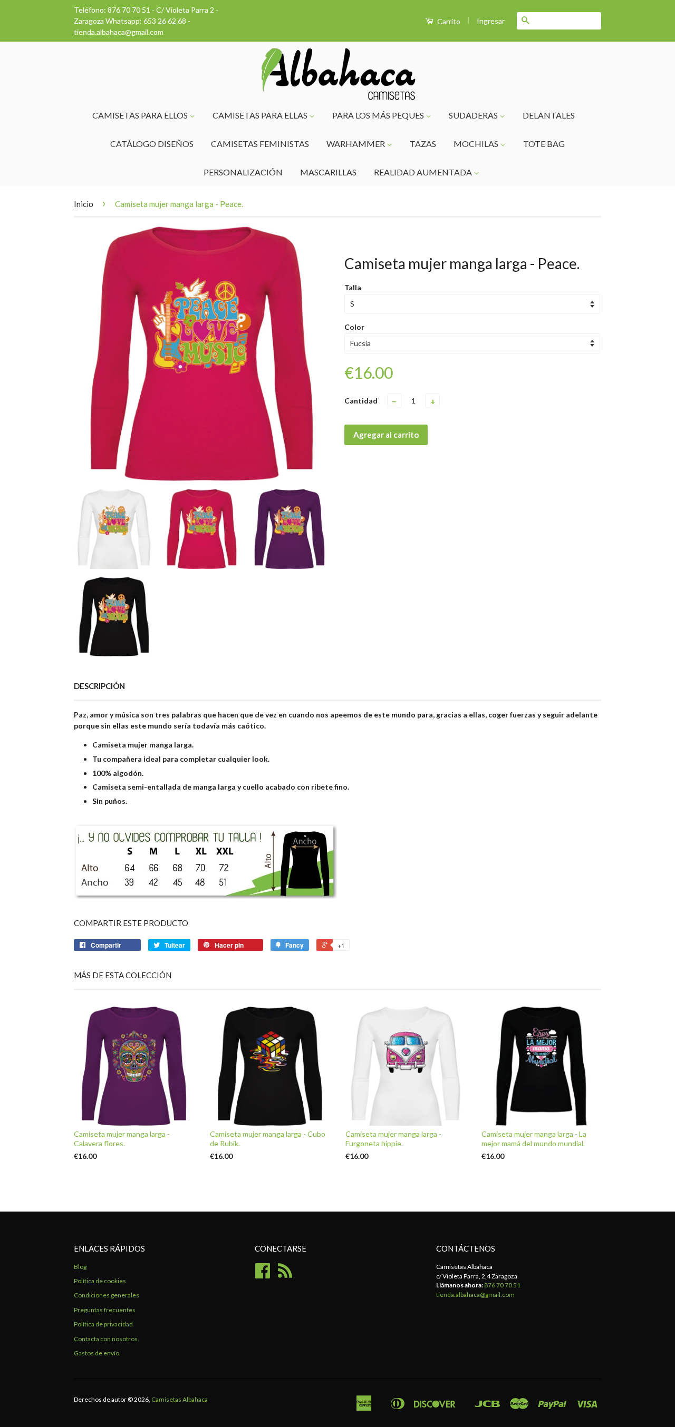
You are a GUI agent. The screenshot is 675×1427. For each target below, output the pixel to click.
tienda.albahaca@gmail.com (475, 1294)
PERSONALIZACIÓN (243, 172)
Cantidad (361, 400)
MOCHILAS (477, 144)
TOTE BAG (544, 144)
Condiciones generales (106, 1295)
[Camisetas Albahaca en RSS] (285, 1274)
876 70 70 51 (502, 1285)
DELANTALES (549, 115)
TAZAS (423, 144)
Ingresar (491, 20)
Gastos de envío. (97, 1353)
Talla (352, 287)
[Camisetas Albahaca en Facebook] (263, 1274)
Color (354, 326)
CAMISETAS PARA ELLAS (261, 115)
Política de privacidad (103, 1324)
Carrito (448, 21)
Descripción (99, 686)
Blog (80, 1267)
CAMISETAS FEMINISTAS (260, 144)
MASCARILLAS (328, 172)
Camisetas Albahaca (179, 1399)
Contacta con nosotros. (106, 1339)
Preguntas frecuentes (105, 1310)
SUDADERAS (474, 115)
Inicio (83, 204)
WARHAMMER (356, 144)
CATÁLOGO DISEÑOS (152, 144)
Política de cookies (100, 1281)
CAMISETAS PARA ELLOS (140, 115)
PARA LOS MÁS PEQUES (379, 115)
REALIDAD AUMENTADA (424, 172)
